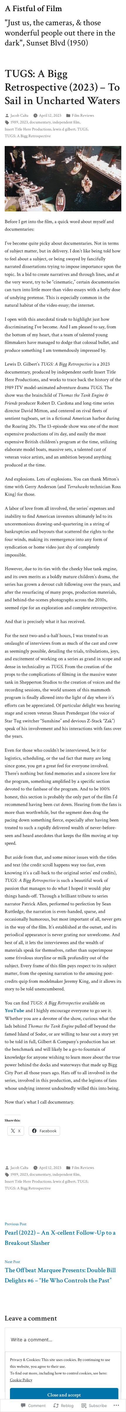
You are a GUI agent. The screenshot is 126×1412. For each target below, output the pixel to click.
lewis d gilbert (64, 129)
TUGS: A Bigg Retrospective (28, 136)
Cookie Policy (21, 1380)
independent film (66, 122)
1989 (14, 122)
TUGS (82, 129)
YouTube (14, 1010)
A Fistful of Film (33, 8)
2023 (24, 122)
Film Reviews (83, 115)
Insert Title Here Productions (28, 129)
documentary (40, 122)
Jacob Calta (19, 115)
